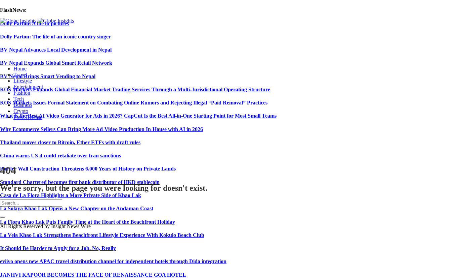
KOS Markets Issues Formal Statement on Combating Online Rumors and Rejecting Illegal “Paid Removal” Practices (133, 102)
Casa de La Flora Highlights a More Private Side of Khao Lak (70, 195)
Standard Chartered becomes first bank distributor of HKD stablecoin (80, 182)
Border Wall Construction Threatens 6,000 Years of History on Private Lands (88, 169)
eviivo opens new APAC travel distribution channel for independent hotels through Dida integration (113, 261)
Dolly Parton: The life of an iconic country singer (55, 36)
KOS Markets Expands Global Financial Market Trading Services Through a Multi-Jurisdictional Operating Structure (135, 89)
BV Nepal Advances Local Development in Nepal (56, 50)
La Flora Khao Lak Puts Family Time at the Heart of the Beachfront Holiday (87, 222)
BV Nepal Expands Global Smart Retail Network (56, 63)
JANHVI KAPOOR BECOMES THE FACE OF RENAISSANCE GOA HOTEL (93, 275)
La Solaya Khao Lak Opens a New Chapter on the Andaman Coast (76, 208)
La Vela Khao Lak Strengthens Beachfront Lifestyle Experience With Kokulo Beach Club (102, 235)
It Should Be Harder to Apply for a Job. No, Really (58, 248)
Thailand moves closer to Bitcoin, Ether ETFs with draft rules (70, 142)
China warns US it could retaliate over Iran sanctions (60, 155)
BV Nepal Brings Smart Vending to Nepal (47, 76)
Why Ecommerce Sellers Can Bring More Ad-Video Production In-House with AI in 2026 (101, 129)
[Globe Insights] (37, 21)
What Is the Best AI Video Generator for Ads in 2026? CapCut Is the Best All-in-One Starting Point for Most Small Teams (138, 116)
